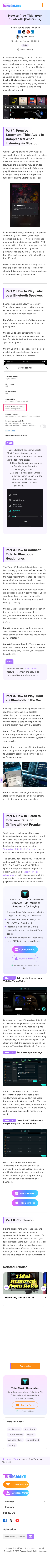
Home (8, 1459)
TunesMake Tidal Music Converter (19, 849)
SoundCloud (33, 1440)
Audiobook (30, 1429)
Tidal (15, 1459)
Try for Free (27, 1405)
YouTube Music (15, 1434)
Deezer (30, 1434)
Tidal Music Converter (25, 1388)
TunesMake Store (20, 1484)
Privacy (40, 1548)
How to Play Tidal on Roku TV (20, 1297)
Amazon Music (15, 1440)
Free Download (26, 949)
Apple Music (14, 1429)
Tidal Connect (31, 668)
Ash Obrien (29, 36)
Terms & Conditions (27, 1548)
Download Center (20, 1493)
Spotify (11, 1445)
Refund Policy (12, 1548)
